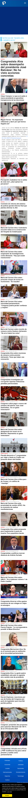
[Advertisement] (14, 20)
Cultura (7, 780)
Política (21, 760)
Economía (7, 764)
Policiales (7, 760)
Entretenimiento (20, 772)
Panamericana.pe (16, 138)
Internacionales (7, 772)
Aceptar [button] (7, 795)
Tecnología (21, 776)
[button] (25, 3)
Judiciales (21, 764)
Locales (7, 768)
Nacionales (20, 768)
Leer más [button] (9, 791)
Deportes (7, 776)
